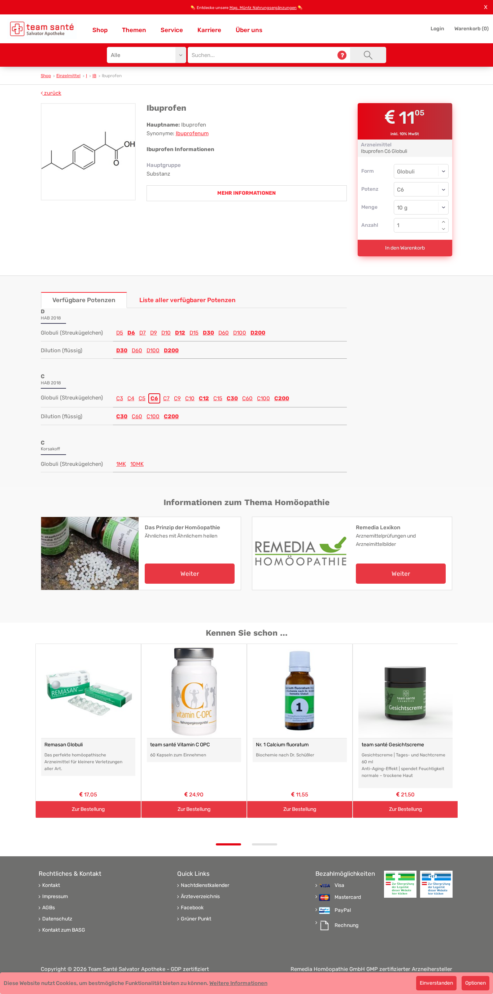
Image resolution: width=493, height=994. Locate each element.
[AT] (42, 29)
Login (437, 29)
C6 (154, 398)
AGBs (48, 907)
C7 (166, 398)
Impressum (55, 896)
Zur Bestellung (88, 809)
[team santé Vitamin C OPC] (194, 691)
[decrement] (444, 229)
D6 (131, 333)
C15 (217, 398)
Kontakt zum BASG (63, 930)
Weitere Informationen (238, 983)
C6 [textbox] (400, 189)
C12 (204, 398)
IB (94, 75)
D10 (166, 333)
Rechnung (346, 925)
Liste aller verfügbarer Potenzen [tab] (187, 300)
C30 (232, 398)
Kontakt (51, 885)
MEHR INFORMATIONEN (246, 193)
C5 (142, 398)
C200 (281, 398)
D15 (193, 333)
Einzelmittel (68, 75)
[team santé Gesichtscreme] (405, 691)
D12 (180, 333)
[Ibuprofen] (88, 152)
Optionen (475, 983)
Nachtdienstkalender (205, 885)
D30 (208, 333)
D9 (153, 333)
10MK (137, 464)
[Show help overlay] (341, 54)
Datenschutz (57, 919)
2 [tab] (264, 844)
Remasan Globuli (63, 745)
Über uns (249, 30)
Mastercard (348, 897)
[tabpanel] (88, 731)
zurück (52, 93)
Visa (339, 885)
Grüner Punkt (196, 919)
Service (172, 30)
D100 (239, 333)
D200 (257, 333)
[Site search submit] (368, 55)
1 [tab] (228, 844)
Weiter (189, 573)
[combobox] (421, 189)
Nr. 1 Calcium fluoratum (282, 745)
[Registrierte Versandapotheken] (400, 884)
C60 (247, 398)
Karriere (209, 30)
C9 (177, 398)
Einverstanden (436, 983)
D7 (142, 333)
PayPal (343, 910)
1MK (121, 464)
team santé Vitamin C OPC (180, 745)
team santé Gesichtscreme (393, 745)
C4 (130, 398)
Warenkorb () (471, 29)
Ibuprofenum (192, 133)
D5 (119, 333)
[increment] (444, 221)
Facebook (192, 907)
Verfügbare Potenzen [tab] (83, 300)
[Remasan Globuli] (88, 691)
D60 (223, 333)
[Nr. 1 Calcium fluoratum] (300, 691)
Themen (134, 30)
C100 (263, 398)
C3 (119, 398)
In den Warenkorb (405, 248)
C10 (190, 398)
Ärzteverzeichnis (200, 896)
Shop (100, 30)
